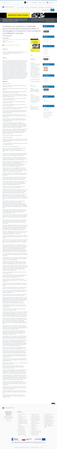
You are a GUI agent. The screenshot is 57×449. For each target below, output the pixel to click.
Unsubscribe (46, 91)
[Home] (8, 7)
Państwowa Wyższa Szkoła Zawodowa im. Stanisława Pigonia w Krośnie (35, 420)
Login (44, 2)
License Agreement (33, 102)
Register (40, 2)
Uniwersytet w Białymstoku (48, 418)
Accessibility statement (35, 447)
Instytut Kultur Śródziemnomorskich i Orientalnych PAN (21, 427)
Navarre (44, 116)
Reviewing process (50, 7)
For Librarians (45, 81)
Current (22, 7)
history (44, 112)
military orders (46, 113)
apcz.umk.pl (8, 420)
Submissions (41, 7)
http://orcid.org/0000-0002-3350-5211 (9, 41)
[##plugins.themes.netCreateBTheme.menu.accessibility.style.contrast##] (25, 2)
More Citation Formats (35, 81)
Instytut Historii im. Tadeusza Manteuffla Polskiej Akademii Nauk (22, 423)
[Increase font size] (35, 2)
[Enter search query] (48, 29)
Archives (27, 7)
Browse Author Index (47, 39)
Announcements (33, 7)
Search (46, 31)
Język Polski (45, 100)
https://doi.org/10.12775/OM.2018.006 (12, 45)
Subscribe (46, 89)
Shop (41, 447)
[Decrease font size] (31, 2)
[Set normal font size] (33, 2)
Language (50, 2)
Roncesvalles (50, 115)
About (52, 10)
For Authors (45, 79)
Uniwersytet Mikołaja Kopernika (49, 416)
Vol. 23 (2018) (33, 86)
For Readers (45, 78)
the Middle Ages (49, 112)
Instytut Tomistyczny (21, 429)
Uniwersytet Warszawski (48, 419)
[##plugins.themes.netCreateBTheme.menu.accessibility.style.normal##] (27, 2)
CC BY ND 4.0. (32, 95)
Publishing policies (46, 10)
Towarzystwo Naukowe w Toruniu (36, 432)
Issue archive (45, 41)
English (44, 99)
